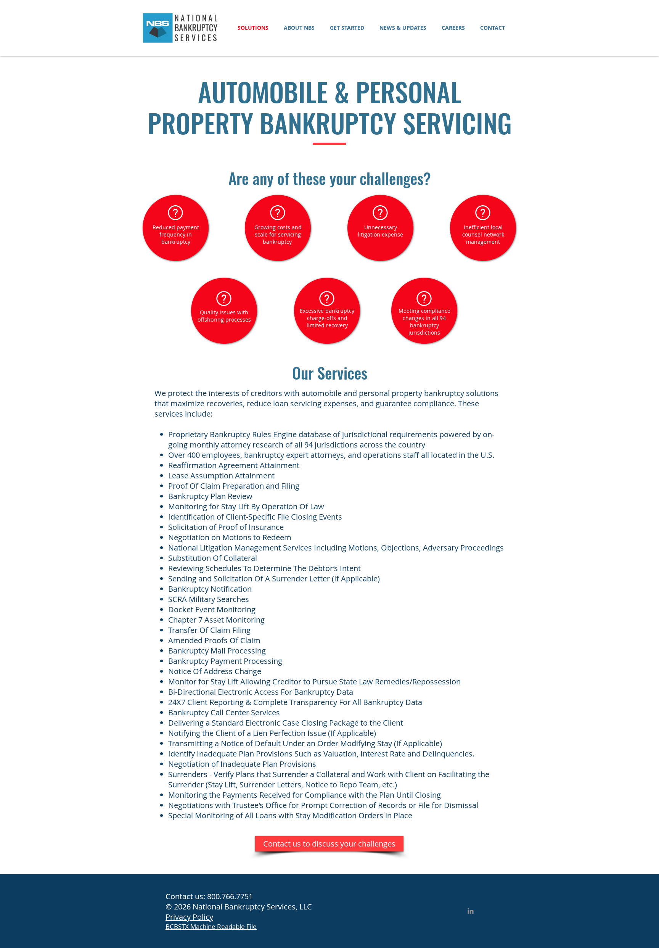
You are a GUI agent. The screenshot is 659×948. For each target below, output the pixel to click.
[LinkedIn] (470, 911)
